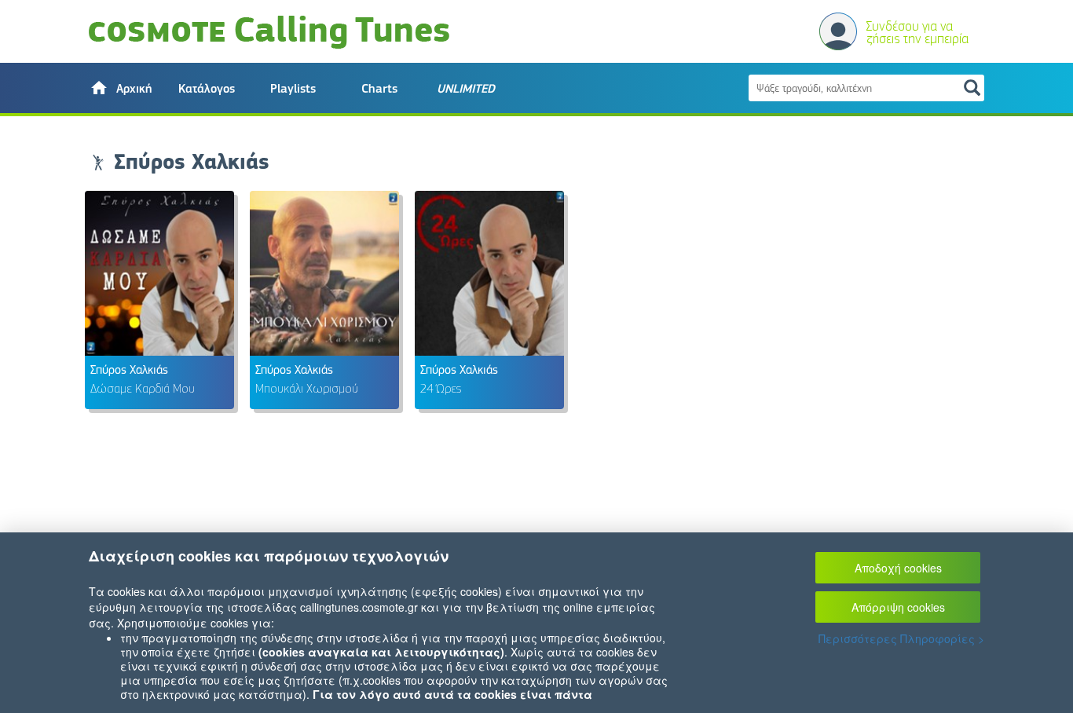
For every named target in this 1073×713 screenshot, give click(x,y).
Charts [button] (379, 89)
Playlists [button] (293, 89)
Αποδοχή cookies (898, 568)
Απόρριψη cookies (898, 607)
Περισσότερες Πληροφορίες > (901, 638)
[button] (120, 88)
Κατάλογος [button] (206, 89)
